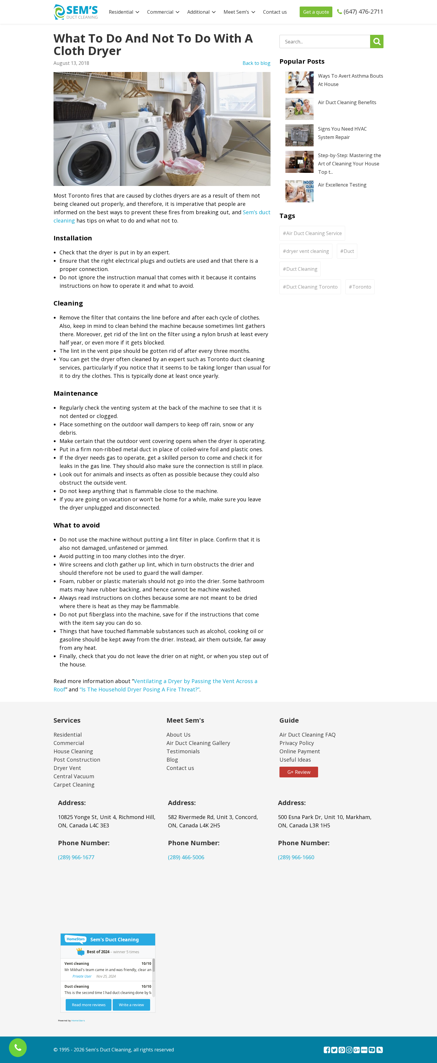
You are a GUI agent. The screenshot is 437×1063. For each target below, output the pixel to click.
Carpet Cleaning (74, 784)
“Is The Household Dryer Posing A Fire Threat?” (139, 689)
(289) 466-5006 (186, 857)
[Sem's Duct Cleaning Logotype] (76, 11)
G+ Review (298, 772)
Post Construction (77, 759)
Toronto (361, 287)
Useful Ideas (295, 759)
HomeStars (78, 1020)
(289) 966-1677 (76, 857)
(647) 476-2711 (363, 11)
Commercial (160, 12)
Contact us (275, 12)
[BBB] (364, 1050)
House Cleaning (73, 751)
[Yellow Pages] (379, 1050)
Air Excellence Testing (342, 184)
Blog (172, 759)
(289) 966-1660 (296, 857)
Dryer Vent (67, 767)
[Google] (356, 1050)
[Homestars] (372, 1050)
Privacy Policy (296, 742)
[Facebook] (327, 1050)
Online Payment (299, 751)
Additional (198, 12)
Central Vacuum (74, 776)
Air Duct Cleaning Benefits (347, 102)
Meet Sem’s (236, 12)
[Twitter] (334, 1050)
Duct (349, 251)
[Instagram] (349, 1050)
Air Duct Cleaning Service (314, 233)
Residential (121, 12)
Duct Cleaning (301, 269)
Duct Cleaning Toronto (312, 287)
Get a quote (316, 12)
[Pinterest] (342, 1050)
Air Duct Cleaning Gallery (198, 742)
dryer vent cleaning (307, 251)
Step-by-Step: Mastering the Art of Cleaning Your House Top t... (349, 163)
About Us (178, 734)
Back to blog (257, 63)
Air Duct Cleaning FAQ (307, 734)
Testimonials (183, 751)
